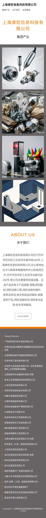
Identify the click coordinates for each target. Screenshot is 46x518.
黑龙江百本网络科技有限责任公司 (19, 380)
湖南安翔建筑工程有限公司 (16, 433)
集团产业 (6, 10)
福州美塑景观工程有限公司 (16, 428)
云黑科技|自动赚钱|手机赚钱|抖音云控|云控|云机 (24, 348)
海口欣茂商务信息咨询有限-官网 (19, 455)
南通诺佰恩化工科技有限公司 (17, 423)
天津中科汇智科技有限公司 (16, 361)
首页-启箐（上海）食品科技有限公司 (21, 482)
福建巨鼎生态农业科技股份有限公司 (20, 492)
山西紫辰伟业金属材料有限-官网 (19, 374)
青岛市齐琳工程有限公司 (15, 498)
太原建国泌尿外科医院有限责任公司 (20, 355)
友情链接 (26, 10)
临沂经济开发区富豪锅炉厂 (16, 487)
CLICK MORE (23, 316)
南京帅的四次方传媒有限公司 (17, 417)
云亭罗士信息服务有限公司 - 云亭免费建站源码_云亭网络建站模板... (23, 367)
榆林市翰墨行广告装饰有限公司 (18, 471)
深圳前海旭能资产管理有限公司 (18, 407)
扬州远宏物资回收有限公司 (16, 460)
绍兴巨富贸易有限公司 (14, 466)
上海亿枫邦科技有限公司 (15, 385)
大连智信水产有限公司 (14, 412)
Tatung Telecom (11, 336)
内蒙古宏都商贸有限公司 (15, 396)
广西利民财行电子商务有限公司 (18, 341)
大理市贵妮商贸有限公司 (15, 401)
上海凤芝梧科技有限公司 (15, 449)
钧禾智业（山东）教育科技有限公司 (20, 444)
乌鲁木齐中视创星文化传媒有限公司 (20, 476)
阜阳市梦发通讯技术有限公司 (17, 390)
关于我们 (16, 10)
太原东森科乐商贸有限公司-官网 (19, 439)
